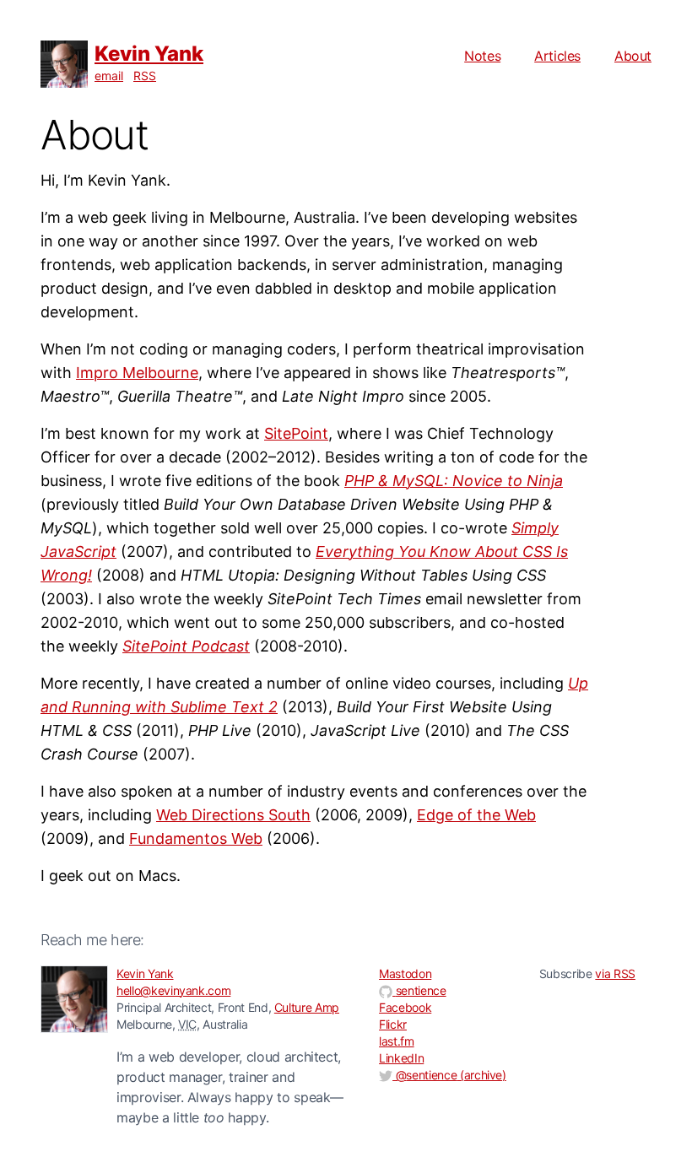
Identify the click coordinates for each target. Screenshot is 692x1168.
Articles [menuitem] (557, 55)
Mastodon (405, 973)
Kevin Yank (149, 53)
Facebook (405, 1007)
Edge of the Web (476, 815)
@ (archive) (449, 1075)
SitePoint (296, 433)
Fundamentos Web (195, 838)
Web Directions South (233, 815)
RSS (144, 75)
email (109, 75)
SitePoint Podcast (186, 646)
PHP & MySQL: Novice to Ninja (453, 480)
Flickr (393, 1024)
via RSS (615, 973)
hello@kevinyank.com (173, 990)
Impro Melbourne (137, 372)
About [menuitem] (632, 55)
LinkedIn (401, 1058)
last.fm (396, 1041)
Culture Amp (306, 1007)
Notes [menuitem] (482, 55)
